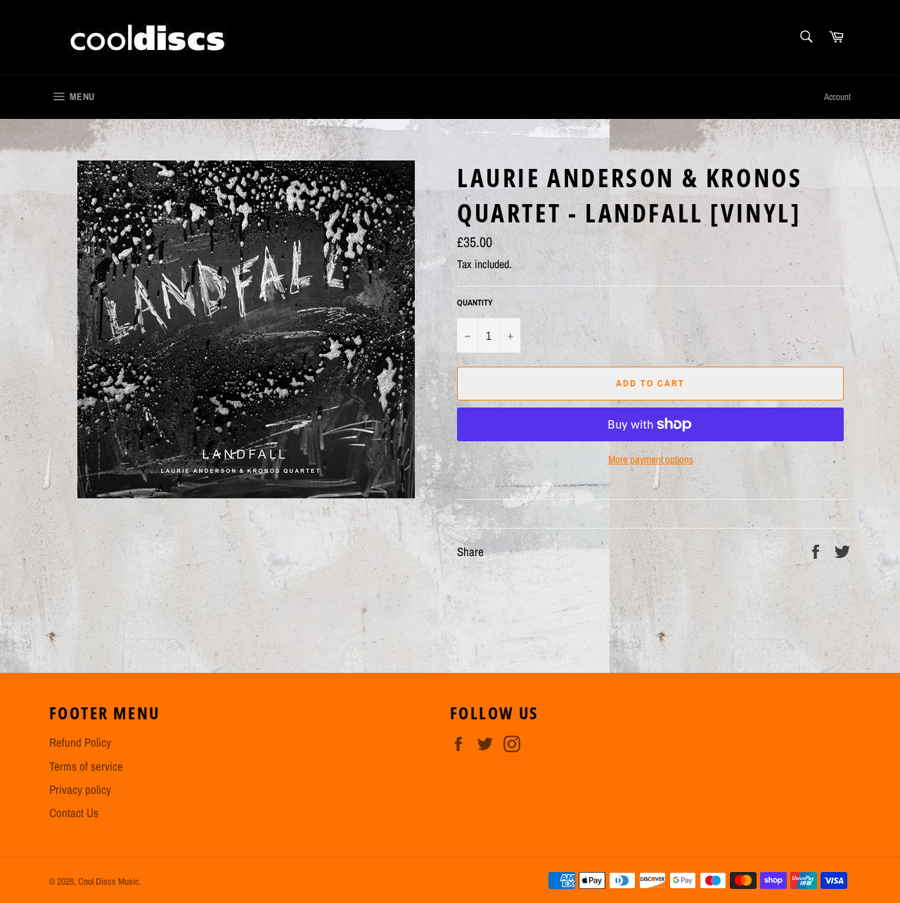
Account (837, 97)
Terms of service (86, 766)
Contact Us (73, 812)
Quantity (475, 302)
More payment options (650, 460)
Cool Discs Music (108, 881)
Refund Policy (80, 742)
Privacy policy (80, 789)
